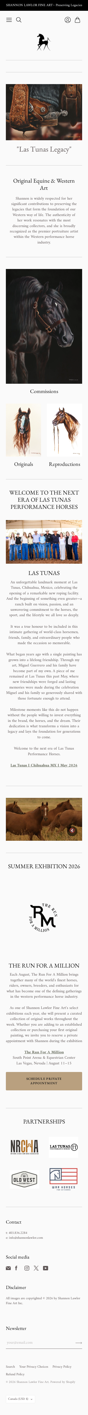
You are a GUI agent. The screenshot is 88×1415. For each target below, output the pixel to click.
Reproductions (64, 464)
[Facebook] (16, 1269)
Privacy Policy (62, 1367)
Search (10, 1367)
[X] (36, 1269)
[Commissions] (44, 326)
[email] (8, 1269)
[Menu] (9, 20)
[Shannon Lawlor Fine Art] (44, 42)
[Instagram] (26, 1269)
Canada (18, 1399)
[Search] (18, 20)
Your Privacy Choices (33, 1367)
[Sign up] (79, 1342)
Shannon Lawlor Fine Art (33, 1382)
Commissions (44, 391)
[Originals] (23, 430)
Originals (23, 464)
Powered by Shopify (62, 1382)
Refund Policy (15, 1374)
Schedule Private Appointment (44, 1081)
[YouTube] (45, 1269)
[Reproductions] (64, 430)
